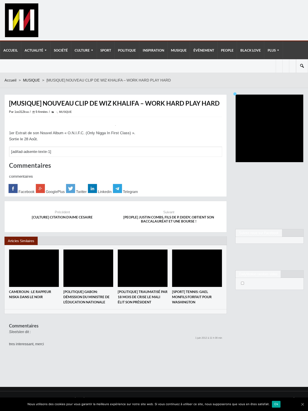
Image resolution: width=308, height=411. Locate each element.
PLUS (272, 50)
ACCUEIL (10, 50)
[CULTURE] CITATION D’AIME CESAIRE (62, 217)
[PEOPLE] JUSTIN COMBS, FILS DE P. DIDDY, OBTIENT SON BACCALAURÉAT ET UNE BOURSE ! (168, 219)
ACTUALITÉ (34, 50)
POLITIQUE (127, 50)
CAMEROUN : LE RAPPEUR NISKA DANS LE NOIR (30, 294)
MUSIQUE (179, 50)
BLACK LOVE (250, 50)
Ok (276, 404)
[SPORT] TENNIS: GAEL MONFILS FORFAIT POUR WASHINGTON (192, 297)
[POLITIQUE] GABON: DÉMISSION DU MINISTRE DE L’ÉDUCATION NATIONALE (86, 297)
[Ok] (302, 404)
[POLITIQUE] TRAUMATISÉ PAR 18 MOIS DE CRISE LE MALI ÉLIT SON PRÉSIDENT (143, 297)
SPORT (105, 50)
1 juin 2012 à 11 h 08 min (208, 337)
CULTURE (82, 50)
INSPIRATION (153, 50)
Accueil (10, 80)
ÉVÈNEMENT (203, 50)
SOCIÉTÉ (61, 50)
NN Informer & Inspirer (21, 20)
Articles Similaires (21, 241)
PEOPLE (227, 50)
